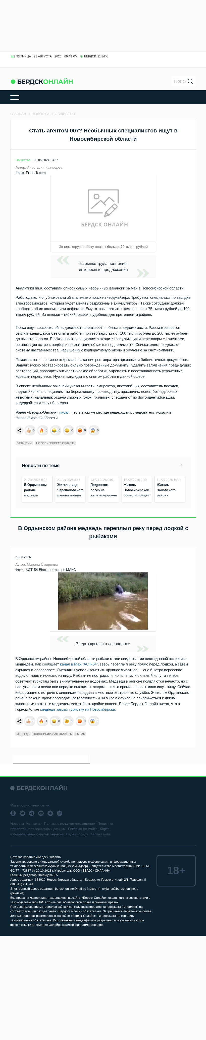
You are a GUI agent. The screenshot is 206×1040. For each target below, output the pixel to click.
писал (64, 412)
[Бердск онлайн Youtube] (41, 813)
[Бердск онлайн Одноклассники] (13, 813)
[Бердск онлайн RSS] (59, 813)
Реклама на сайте (82, 829)
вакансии (24, 443)
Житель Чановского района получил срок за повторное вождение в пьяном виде (168, 500)
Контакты (33, 824)
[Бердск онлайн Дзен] (50, 813)
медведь (23, 733)
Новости (17, 824)
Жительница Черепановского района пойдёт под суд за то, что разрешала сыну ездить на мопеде (70, 500)
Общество (23, 160)
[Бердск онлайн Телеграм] (31, 813)
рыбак (80, 733)
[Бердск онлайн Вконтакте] (22, 813)
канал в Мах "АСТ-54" (78, 664)
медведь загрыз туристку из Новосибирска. (78, 709)
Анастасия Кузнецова (45, 167)
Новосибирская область (55, 443)
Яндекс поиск (77, 834)
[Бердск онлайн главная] (38, 788)
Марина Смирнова (42, 564)
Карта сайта (100, 834)
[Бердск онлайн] (41, 81)
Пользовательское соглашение (69, 824)
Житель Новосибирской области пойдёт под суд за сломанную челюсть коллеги (136, 500)
